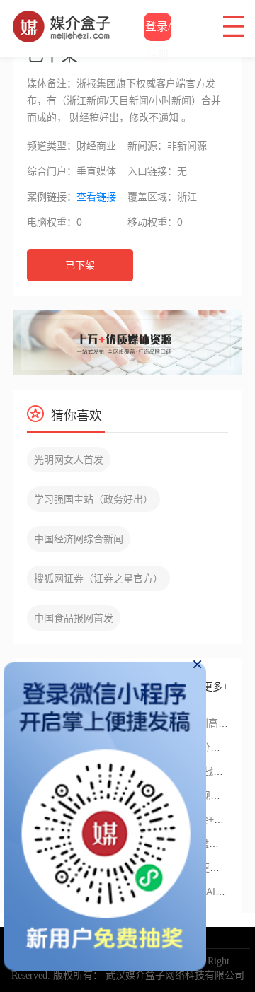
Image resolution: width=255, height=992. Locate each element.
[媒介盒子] (62, 18)
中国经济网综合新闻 (78, 538)
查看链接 (96, 196)
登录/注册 (158, 31)
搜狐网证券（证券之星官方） (98, 578)
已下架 (80, 265)
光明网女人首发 (68, 459)
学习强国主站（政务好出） (93, 499)
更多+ (215, 686)
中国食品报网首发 (73, 618)
